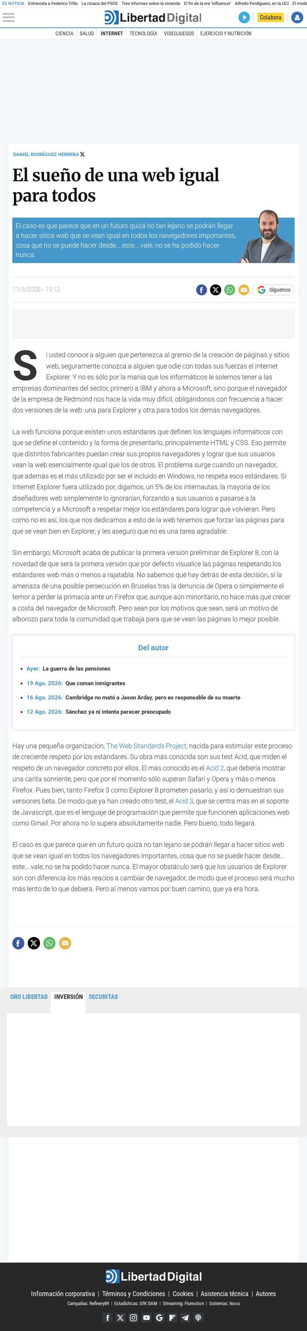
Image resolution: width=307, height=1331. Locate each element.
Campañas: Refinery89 (88, 1303)
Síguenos (280, 290)
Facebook (107, 1318)
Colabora (271, 17)
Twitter (120, 1318)
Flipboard (172, 1318)
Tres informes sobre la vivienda (151, 3)
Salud (87, 33)
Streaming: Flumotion (183, 1303)
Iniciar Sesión (297, 17)
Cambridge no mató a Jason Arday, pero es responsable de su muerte (133, 697)
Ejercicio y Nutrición (226, 33)
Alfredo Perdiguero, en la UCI (262, 3)
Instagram (133, 1318)
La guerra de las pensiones (68, 668)
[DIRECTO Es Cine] (244, 17)
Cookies (183, 1294)
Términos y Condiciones (133, 1294)
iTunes (198, 1318)
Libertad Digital (153, 1276)
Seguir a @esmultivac (82, 154)
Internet (112, 33)
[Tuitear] (215, 289)
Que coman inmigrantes (76, 683)
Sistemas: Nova (224, 1303)
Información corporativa (63, 1294)
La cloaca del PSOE (100, 3)
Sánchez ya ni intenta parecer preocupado (99, 711)
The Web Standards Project (146, 746)
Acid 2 (215, 768)
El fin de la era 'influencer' (207, 3)
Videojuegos (179, 33)
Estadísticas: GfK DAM (135, 1303)
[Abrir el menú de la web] (53, 17)
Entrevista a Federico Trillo (52, 3)
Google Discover (159, 1318)
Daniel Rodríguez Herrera (46, 154)
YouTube (146, 1318)
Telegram (185, 1318)
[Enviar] (229, 289)
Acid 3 (184, 801)
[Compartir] (201, 289)
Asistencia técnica (225, 1294)
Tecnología (143, 33)
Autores (266, 1294)
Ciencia (64, 33)
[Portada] (153, 17)
